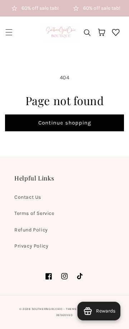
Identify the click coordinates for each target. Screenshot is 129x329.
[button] (9, 32)
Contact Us (27, 197)
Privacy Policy (31, 246)
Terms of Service (34, 213)
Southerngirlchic (47, 309)
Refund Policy (31, 230)
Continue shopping (64, 122)
